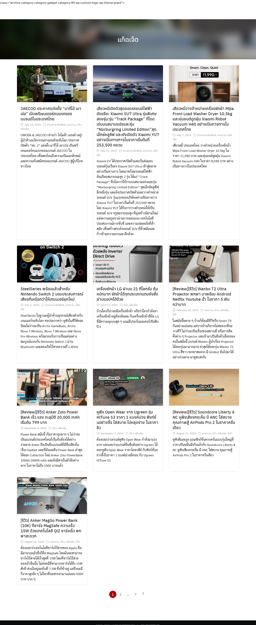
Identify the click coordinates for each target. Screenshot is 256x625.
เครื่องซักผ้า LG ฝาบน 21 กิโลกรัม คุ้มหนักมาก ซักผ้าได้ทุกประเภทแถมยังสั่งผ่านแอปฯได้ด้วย (127, 294)
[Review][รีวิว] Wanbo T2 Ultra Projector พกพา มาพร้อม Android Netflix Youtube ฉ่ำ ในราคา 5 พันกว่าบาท (202, 296)
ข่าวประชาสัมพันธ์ (56, 124)
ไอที (174, 314)
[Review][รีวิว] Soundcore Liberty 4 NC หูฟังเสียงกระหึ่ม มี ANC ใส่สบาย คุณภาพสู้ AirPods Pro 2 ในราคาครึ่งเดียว (204, 419)
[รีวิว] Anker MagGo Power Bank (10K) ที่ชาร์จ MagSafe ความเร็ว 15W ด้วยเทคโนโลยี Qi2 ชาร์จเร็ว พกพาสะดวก (51, 528)
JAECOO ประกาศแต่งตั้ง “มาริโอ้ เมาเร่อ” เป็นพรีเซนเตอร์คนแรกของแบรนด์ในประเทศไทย (51, 113)
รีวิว (79, 124)
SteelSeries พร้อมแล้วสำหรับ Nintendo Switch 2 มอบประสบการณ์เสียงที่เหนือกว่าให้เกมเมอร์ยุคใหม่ (52, 294)
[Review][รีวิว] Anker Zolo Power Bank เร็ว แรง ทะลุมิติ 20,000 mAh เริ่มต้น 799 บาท (50, 417)
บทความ (71, 124)
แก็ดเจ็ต (128, 39)
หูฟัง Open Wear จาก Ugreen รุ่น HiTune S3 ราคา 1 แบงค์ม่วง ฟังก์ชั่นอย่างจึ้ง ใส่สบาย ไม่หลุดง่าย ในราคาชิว (127, 419)
